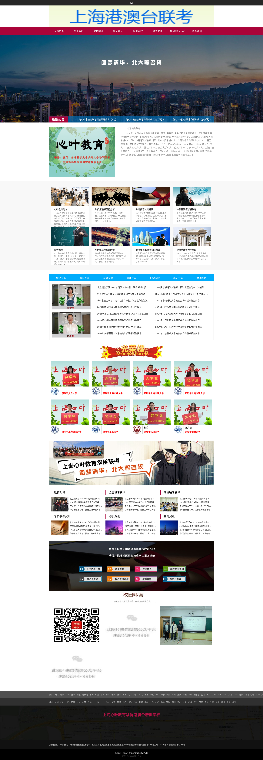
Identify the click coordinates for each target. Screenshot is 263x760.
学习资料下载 (177, 31)
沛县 (152, 694)
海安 (219, 694)
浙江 (108, 701)
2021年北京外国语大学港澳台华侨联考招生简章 (178, 313)
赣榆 (252, 694)
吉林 (84, 701)
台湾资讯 (169, 516)
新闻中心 (118, 31)
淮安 (91, 694)
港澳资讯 (114, 516)
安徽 (113, 701)
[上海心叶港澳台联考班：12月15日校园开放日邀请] (76, 625)
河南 (135, 701)
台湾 (223, 701)
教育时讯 (59, 492)
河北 (62, 701)
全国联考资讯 (117, 492)
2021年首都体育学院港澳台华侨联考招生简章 (119, 320)
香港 (228, 701)
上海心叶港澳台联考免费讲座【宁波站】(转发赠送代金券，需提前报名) (192, 119)
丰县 (146, 694)
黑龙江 (90, 701)
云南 (185, 701)
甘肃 (201, 701)
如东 (225, 694)
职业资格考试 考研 (177, 744)
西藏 (190, 701)
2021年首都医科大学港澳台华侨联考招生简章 (119, 333)
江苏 (102, 701)
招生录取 (138, 31)
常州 (68, 694)
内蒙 (73, 701)
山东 (130, 701)
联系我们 (197, 31)
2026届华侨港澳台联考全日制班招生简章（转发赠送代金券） (185, 287)
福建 (119, 701)
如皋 (236, 694)
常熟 (190, 694)
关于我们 (79, 31)
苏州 (73, 694)
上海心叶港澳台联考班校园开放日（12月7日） (98, 119)
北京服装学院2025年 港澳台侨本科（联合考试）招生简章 (125, 287)
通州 (241, 694)
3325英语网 (163, 744)
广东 (152, 701)
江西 (124, 701)
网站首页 (59, 31)
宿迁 (119, 694)
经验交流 (157, 31)
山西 (68, 701)
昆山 (203, 694)
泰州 (113, 694)
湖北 (141, 701)
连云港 (85, 694)
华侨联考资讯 (62, 516)
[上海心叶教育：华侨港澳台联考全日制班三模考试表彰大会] (186, 625)
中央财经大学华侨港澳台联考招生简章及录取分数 (121, 293)
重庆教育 (95, 744)
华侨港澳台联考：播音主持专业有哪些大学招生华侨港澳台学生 (186, 293)
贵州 (179, 701)
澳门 (234, 701)
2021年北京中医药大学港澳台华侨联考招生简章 (178, 326)
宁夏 (212, 701)
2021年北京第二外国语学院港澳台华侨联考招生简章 (122, 313)
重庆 (168, 701)
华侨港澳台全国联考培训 (79, 744)
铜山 (157, 694)
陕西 (196, 701)
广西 (157, 701)
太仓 (214, 694)
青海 (206, 701)
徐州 (62, 694)
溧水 (124, 694)
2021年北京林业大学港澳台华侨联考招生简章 (177, 333)
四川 (174, 701)
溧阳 (179, 694)
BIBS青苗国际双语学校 (134, 744)
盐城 (97, 694)
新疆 (217, 701)
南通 (79, 694)
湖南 (146, 701)
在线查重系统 (106, 744)
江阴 (135, 694)
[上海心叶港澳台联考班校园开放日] (76, 666)
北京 (51, 701)
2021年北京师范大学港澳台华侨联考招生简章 (119, 326)
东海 (258, 694)
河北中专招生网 (151, 744)
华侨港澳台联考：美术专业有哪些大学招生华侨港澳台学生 (125, 300)
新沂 (168, 694)
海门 (247, 694)
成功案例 (98, 31)
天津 (57, 701)
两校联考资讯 (172, 492)
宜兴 (141, 694)
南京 (51, 694)
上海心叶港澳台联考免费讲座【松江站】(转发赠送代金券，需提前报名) (145, 119)
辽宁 (79, 701)
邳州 (174, 694)
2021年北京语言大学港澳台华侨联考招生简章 (177, 307)
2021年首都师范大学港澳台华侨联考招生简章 (177, 320)
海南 (163, 701)
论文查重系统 (118, 744)
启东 (230, 694)
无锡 (57, 694)
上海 (97, 701)
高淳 (130, 694)
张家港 (196, 694)
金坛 (185, 694)
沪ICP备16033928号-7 (131, 755)
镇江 (108, 694)
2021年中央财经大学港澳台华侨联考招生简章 (177, 300)
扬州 (102, 694)
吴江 (208, 694)
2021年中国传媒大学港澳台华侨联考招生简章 (119, 307)
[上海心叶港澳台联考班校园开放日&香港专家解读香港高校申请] (131, 625)
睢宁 (163, 694)
